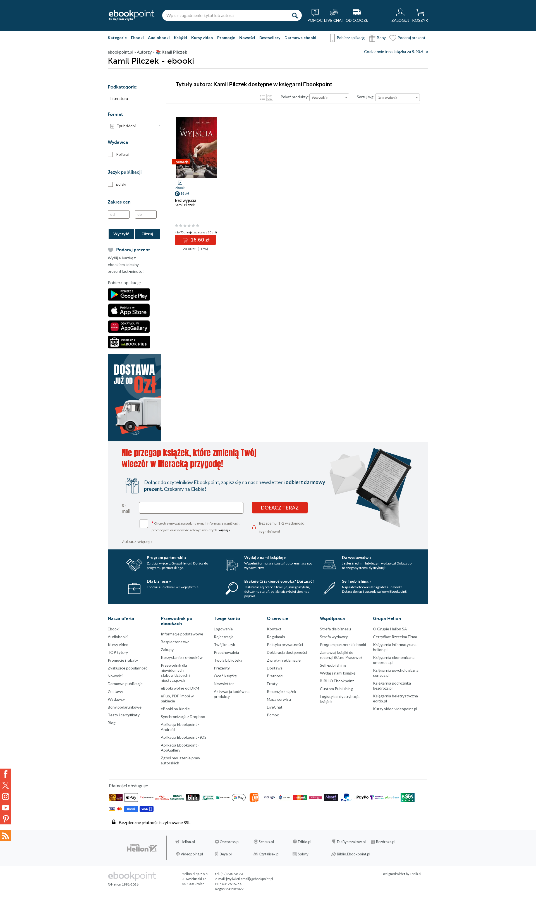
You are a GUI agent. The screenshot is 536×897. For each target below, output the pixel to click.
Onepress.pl (230, 841)
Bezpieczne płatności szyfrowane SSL (154, 822)
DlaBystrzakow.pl (351, 841)
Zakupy (167, 649)
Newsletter (224, 683)
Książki (180, 37)
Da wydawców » (356, 557)
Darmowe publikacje (125, 683)
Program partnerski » (166, 557)
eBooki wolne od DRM (180, 688)
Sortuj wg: (366, 96)
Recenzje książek (281, 691)
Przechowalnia (226, 652)
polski (121, 184)
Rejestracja (223, 636)
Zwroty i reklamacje (284, 660)
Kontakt (274, 628)
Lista (262, 97)
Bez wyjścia (185, 200)
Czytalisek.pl (269, 854)
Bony (381, 37)
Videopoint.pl (192, 854)
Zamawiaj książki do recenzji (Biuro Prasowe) (341, 655)
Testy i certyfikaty (124, 714)
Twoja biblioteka (228, 660)
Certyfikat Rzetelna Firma (395, 636)
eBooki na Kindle (175, 708)
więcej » (224, 530)
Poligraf (123, 154)
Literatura (119, 98)
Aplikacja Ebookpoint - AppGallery (180, 747)
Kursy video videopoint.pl (395, 708)
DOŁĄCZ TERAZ (280, 507)
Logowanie (223, 628)
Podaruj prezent (411, 37)
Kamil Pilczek (185, 205)
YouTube (5, 807)
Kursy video (202, 37)
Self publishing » (356, 581)
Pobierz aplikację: (125, 283)
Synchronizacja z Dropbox (183, 716)
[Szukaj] (295, 15)
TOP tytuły (118, 652)
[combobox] (329, 97)
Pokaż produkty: (295, 96)
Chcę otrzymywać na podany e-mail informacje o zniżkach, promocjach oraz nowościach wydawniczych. (196, 526)
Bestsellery (269, 37)
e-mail (126, 508)
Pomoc (273, 714)
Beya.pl (226, 854)
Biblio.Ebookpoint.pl (353, 854)
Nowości (247, 37)
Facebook (5, 774)
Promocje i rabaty (123, 660)
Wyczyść (121, 233)
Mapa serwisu (279, 699)
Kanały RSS (5, 835)
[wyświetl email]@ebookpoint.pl (249, 879)
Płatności (275, 675)
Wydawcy (116, 699)
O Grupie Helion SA (390, 628)
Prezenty (222, 668)
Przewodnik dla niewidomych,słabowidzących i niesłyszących (175, 673)
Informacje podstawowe (182, 634)
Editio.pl (304, 841)
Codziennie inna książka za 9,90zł (393, 52)
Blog (112, 722)
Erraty (272, 683)
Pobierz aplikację (351, 37)
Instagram (5, 796)
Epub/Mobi (139, 125)
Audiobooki (159, 37)
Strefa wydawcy (334, 636)
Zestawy (115, 691)
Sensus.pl (266, 841)
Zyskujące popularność (127, 668)
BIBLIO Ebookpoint (337, 680)
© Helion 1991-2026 (123, 884)
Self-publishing (333, 665)
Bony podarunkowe (125, 707)
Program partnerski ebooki (343, 644)
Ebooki (137, 37)
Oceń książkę (225, 675)
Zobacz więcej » (137, 541)
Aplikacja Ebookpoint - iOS (184, 737)
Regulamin (276, 636)
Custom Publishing (336, 688)
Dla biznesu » (159, 581)
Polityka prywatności (285, 644)
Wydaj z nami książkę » (265, 557)
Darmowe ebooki (300, 37)
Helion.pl (188, 841)
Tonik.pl (415, 874)
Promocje (226, 37)
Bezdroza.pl (385, 841)
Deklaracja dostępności (287, 652)
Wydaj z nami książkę (337, 673)
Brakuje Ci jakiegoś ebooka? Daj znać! (279, 581)
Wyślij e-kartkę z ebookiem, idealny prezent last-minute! (126, 264)
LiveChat (275, 707)
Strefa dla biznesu (335, 628)
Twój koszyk (224, 644)
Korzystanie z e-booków (182, 657)
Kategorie (117, 37)
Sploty (303, 854)
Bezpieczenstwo (175, 641)
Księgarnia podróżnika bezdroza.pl (392, 685)
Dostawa (275, 668)
